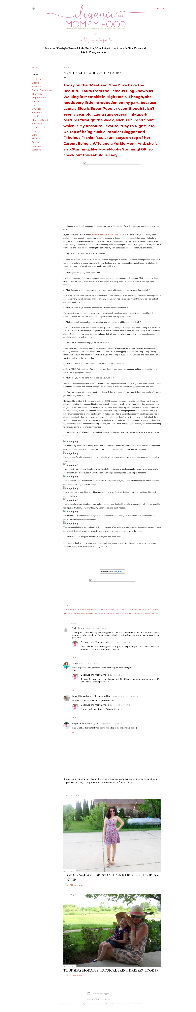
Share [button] (35, 67)
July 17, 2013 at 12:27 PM (128, 696)
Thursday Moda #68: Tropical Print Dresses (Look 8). (110, 970)
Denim (35, 101)
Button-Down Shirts (42, 90)
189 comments (76, 885)
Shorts (35, 131)
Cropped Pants (39, 97)
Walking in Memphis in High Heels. (104, 235)
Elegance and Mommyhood (95, 642)
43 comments (76, 976)
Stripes (35, 142)
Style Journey (79, 628)
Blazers (35, 83)
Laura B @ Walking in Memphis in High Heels (94, 696)
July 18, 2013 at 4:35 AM (120, 675)
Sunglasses (37, 146)
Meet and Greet (40, 120)
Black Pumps (38, 79)
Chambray (37, 94)
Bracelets (36, 86)
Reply (75, 657)
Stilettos (36, 138)
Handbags (37, 112)
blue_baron (105, 999)
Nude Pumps (38, 127)
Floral (34, 105)
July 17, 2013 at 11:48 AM (120, 642)
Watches (36, 149)
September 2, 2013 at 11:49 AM (113, 723)
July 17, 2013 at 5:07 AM (96, 628)
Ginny (75, 663)
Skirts (34, 135)
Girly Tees (36, 109)
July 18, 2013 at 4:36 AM (120, 705)
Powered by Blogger (100, 994)
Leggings (36, 116)
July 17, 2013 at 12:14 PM (88, 663)
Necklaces (37, 123)
